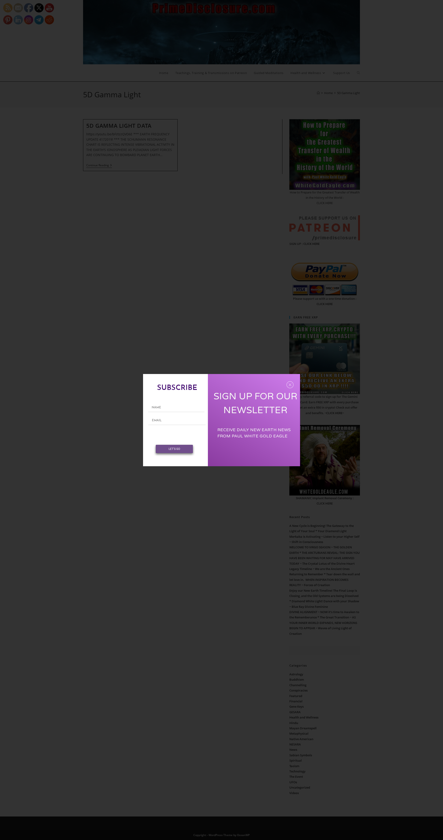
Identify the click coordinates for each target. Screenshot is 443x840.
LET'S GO (174, 449)
